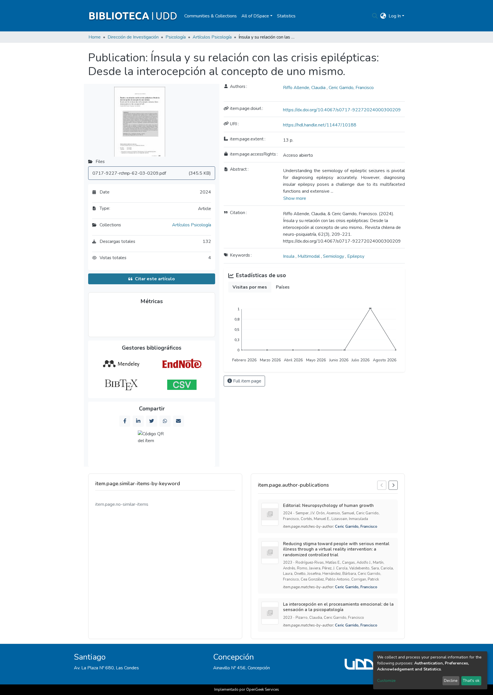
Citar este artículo (155, 279)
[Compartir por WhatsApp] (164, 421)
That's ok (471, 680)
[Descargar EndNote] (182, 364)
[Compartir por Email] (178, 421)
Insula (289, 256)
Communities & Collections (210, 16)
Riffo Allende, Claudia (305, 87)
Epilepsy (355, 256)
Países (283, 287)
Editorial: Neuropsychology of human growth (328, 505)
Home (94, 37)
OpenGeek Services (262, 689)
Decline (451, 680)
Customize (386, 680)
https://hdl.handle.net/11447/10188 (319, 125)
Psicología (175, 37)
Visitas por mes (250, 287)
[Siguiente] (393, 485)
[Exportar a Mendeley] (121, 364)
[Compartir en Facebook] (124, 421)
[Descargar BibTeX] (121, 385)
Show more (294, 198)
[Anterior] (381, 485)
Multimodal (309, 256)
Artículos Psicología (212, 37)
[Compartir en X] (151, 421)
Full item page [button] (246, 381)
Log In (395, 16)
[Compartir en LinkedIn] (138, 421)
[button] (383, 16)
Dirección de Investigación (133, 37)
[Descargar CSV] (182, 385)
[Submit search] (375, 16)
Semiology (334, 256)
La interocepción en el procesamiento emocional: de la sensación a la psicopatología (338, 607)
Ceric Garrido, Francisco (351, 87)
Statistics (286, 16)
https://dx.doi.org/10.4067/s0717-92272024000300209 (342, 110)
